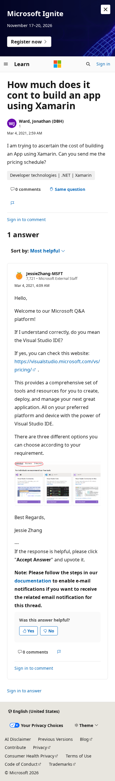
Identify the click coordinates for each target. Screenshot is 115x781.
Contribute (15, 747)
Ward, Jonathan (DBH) (41, 121)
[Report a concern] (12, 203)
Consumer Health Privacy (29, 756)
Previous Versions (55, 739)
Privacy (40, 747)
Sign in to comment (26, 219)
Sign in (103, 64)
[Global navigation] (6, 64)
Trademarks (60, 764)
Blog (84, 739)
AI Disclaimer (18, 739)
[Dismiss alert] (105, 9)
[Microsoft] (57, 64)
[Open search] (88, 64)
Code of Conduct (21, 764)
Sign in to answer (24, 691)
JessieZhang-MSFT (44, 273)
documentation (32, 581)
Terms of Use (78, 756)
